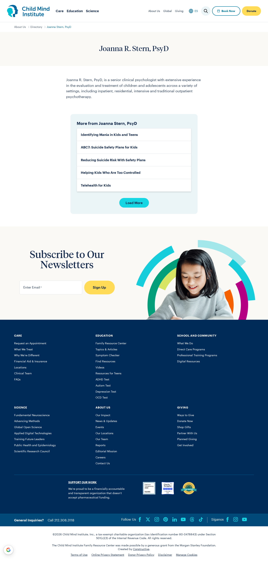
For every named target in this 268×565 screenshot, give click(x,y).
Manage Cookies (186, 554)
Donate (251, 11)
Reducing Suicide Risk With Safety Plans (113, 160)
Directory (36, 26)
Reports (101, 445)
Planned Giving (187, 439)
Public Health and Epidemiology (35, 445)
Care (60, 11)
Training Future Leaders (29, 439)
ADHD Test (102, 379)
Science (92, 11)
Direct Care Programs (191, 349)
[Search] (206, 11)
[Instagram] (156, 519)
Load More (134, 203)
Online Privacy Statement (107, 554)
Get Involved (185, 445)
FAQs (17, 379)
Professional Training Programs (197, 355)
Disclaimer (165, 554)
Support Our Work (82, 482)
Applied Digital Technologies (33, 433)
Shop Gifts (184, 427)
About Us (154, 11)
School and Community (197, 335)
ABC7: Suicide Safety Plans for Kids (109, 147)
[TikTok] (201, 519)
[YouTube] (183, 519)
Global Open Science (28, 427)
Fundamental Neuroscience (32, 415)
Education (75, 11)
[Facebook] (140, 519)
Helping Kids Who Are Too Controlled (110, 172)
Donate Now (185, 421)
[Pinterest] (165, 519)
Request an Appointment (30, 343)
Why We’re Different (26, 355)
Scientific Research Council (32, 451)
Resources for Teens (108, 373)
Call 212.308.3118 (61, 520)
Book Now (228, 11)
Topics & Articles (106, 349)
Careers (101, 457)
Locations (20, 367)
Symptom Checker (107, 355)
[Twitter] (148, 519)
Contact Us (103, 463)
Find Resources (105, 361)
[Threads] (192, 519)
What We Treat (23, 349)
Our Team (102, 439)
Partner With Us (187, 433)
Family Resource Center (111, 343)
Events (100, 427)
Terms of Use (79, 554)
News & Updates (106, 421)
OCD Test (102, 397)
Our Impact (103, 415)
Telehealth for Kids (96, 185)
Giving (179, 11)
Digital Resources (188, 361)
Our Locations (104, 433)
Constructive (141, 549)
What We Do (185, 343)
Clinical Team (23, 373)
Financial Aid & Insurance (30, 361)
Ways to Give (185, 415)
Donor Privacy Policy (141, 554)
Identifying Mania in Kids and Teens (109, 134)
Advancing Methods (27, 421)
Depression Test (106, 391)
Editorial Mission (106, 451)
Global (167, 11)
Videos (100, 367)
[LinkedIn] (174, 519)
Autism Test (103, 385)
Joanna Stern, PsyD (59, 26)
